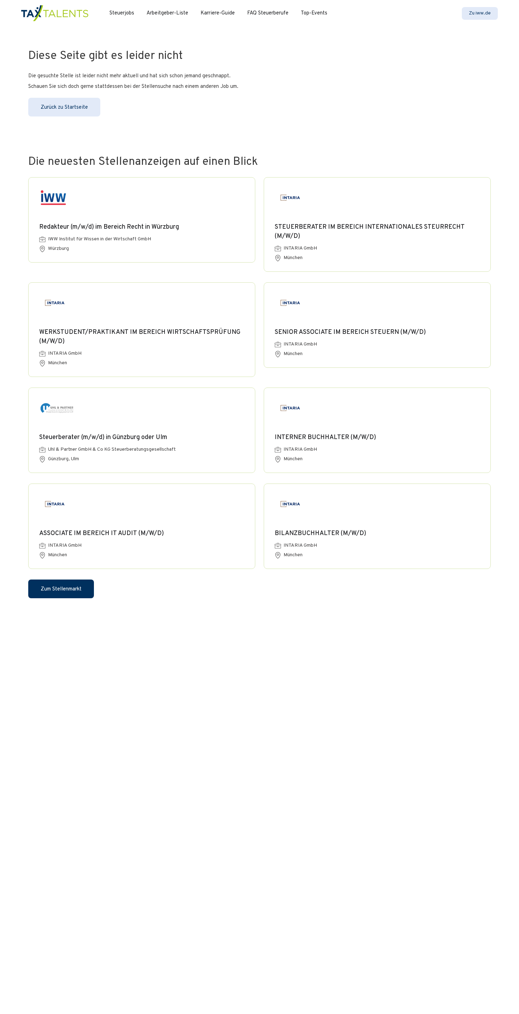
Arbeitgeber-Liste (167, 13)
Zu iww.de (480, 13)
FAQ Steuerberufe (267, 13)
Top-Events (314, 13)
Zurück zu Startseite (64, 107)
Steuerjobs (121, 13)
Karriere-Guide (218, 13)
